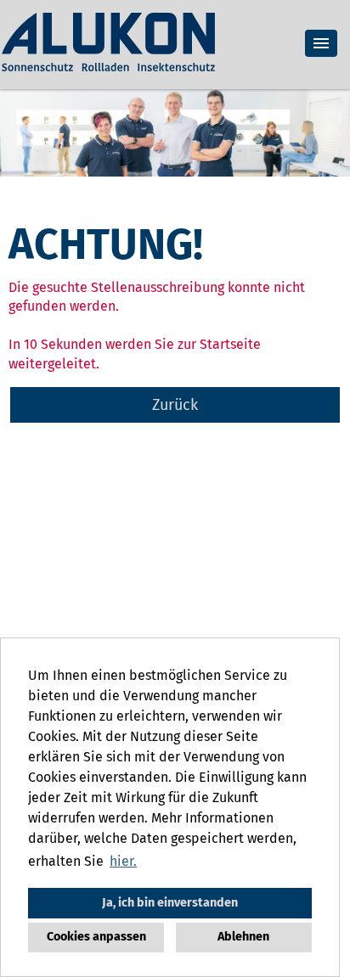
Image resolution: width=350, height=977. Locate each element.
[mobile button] (321, 43)
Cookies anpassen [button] (96, 936)
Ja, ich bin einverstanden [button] (170, 903)
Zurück (175, 405)
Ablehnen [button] (243, 936)
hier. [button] (123, 861)
